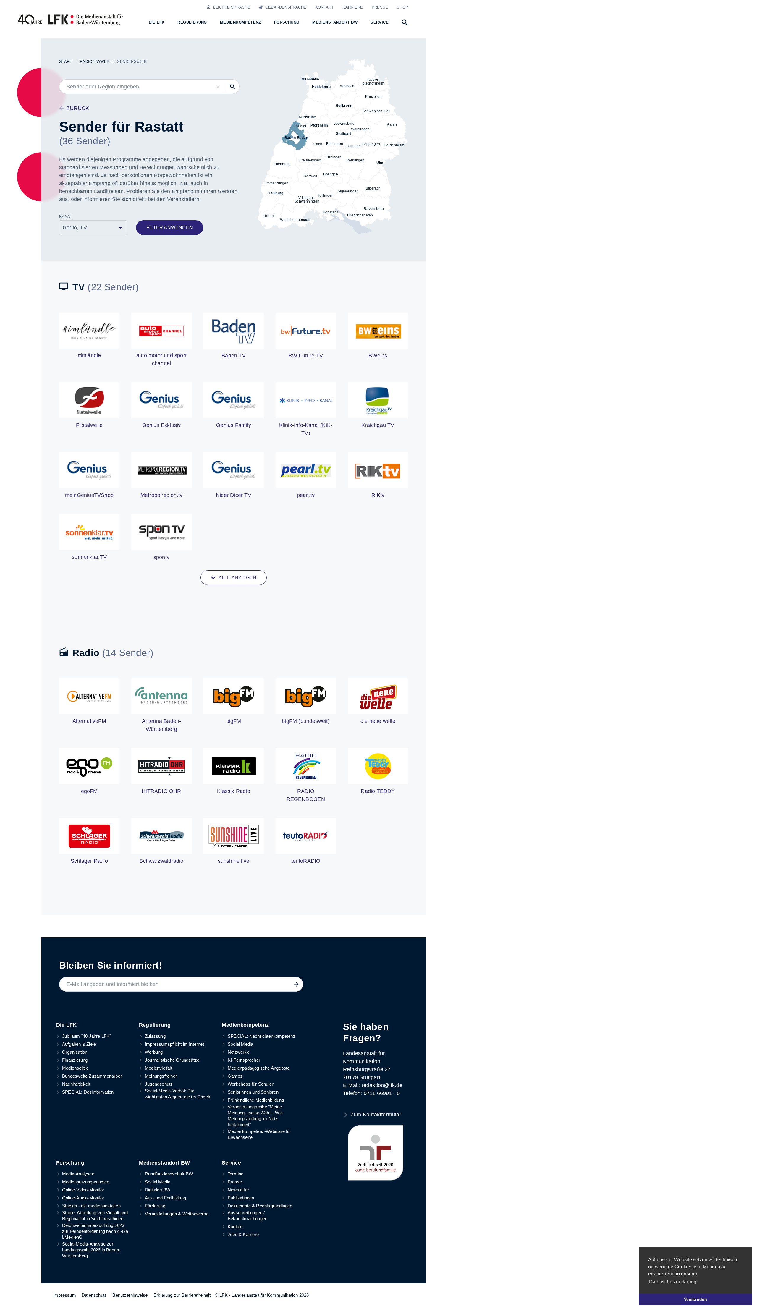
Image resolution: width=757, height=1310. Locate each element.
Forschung (70, 1163)
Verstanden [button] (695, 1299)
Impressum (64, 1295)
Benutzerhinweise (130, 1295)
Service (231, 1163)
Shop (402, 7)
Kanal (65, 216)
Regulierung (155, 1025)
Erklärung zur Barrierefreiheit (182, 1295)
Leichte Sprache (230, 7)
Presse (380, 7)
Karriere (352, 7)
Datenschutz (94, 1295)
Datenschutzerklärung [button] (672, 1281)
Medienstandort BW (164, 1163)
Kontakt (324, 7)
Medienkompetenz (245, 1025)
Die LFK (66, 1025)
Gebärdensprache (284, 7)
